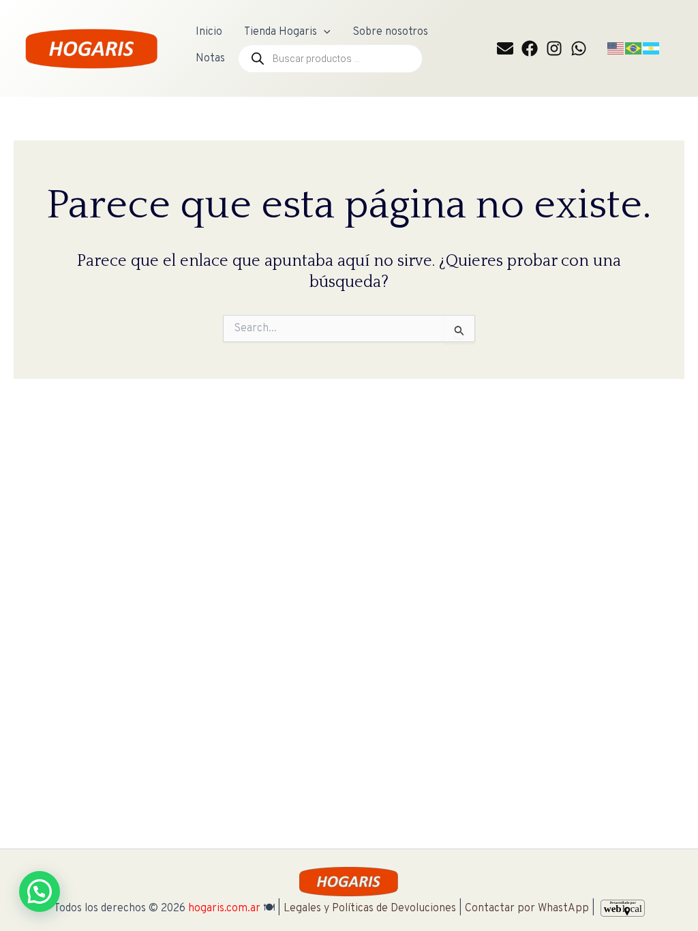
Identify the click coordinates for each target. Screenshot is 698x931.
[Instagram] (554, 48)
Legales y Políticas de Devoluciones (370, 908)
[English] (616, 48)
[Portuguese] (634, 48)
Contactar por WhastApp (527, 908)
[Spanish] (652, 48)
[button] (324, 32)
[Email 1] (505, 48)
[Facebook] (529, 48)
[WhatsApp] (579, 48)
